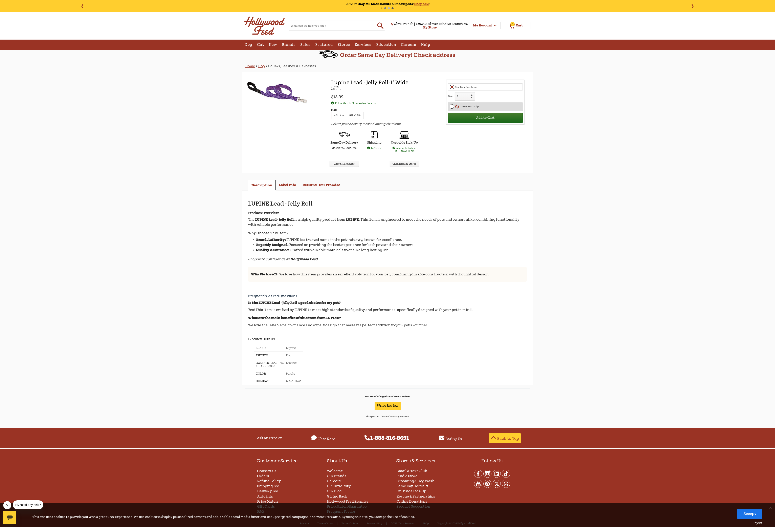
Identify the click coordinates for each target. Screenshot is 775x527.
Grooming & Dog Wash (415, 481)
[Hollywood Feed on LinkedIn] (497, 473)
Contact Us (266, 471)
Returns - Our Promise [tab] (321, 185)
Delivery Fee (267, 491)
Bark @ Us (453, 439)
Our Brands (336, 476)
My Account (482, 25)
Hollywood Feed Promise (348, 501)
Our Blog (334, 491)
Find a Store (407, 476)
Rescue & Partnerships (416, 496)
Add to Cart (485, 118)
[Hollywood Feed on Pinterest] (487, 483)
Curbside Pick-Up (411, 491)
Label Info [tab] (287, 185)
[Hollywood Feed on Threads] (506, 483)
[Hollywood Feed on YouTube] (478, 483)
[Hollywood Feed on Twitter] (497, 483)
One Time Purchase (466, 87)
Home (250, 66)
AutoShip (265, 496)
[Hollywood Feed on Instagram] (487, 473)
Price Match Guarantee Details (355, 103)
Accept (750, 514)
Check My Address (344, 164)
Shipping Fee (268, 486)
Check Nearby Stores (404, 164)
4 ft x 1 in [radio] (339, 115)
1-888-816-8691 (389, 438)
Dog (261, 66)
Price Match (267, 501)
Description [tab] (261, 185)
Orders (263, 476)
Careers (334, 481)
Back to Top (508, 438)
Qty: (450, 96)
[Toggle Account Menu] (495, 25)
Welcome (335, 471)
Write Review (387, 405)
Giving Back (337, 496)
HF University (339, 486)
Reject (757, 523)
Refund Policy (269, 481)
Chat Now (326, 439)
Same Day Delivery (412, 486)
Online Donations (412, 501)
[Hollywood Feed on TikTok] (506, 473)
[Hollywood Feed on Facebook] (478, 473)
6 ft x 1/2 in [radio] (355, 115)
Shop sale (421, 4)
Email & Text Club (412, 471)
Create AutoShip (469, 106)
